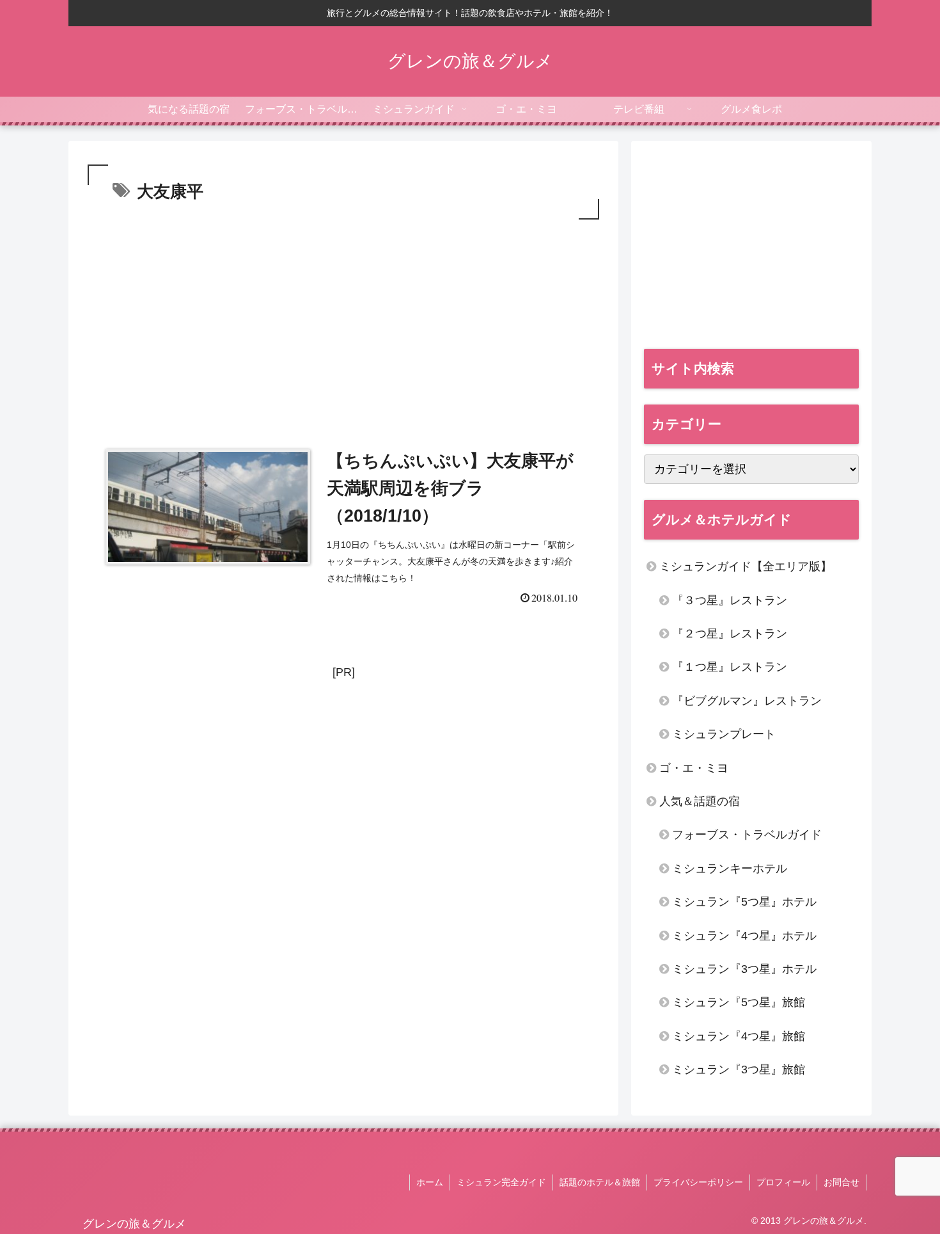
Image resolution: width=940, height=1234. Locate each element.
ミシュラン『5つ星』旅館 (738, 1002)
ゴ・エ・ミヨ (693, 768)
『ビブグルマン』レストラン (747, 700)
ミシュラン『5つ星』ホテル (744, 901)
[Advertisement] (343, 318)
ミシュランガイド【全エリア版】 (745, 566)
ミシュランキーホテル (729, 868)
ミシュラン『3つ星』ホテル (744, 969)
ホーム (429, 1182)
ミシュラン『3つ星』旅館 (738, 1069)
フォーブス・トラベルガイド (747, 834)
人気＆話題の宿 (699, 801)
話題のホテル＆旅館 (600, 1182)
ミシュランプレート (724, 734)
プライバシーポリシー (698, 1182)
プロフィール (783, 1182)
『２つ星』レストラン (729, 633)
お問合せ (841, 1182)
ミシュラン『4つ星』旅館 (738, 1036)
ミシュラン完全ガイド (501, 1182)
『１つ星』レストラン (729, 667)
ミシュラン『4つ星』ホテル (744, 935)
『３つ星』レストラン (729, 600)
